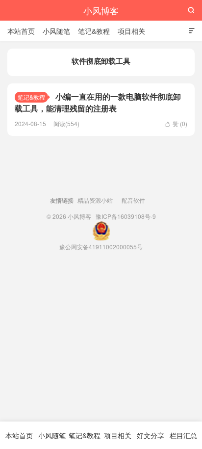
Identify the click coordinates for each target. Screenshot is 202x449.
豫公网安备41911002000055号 (101, 246)
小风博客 (101, 10)
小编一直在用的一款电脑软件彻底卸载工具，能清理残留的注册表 (98, 102)
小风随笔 (56, 31)
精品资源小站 (95, 200)
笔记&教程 (94, 31)
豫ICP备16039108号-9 (126, 216)
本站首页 (21, 31)
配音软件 (133, 200)
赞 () (176, 123)
